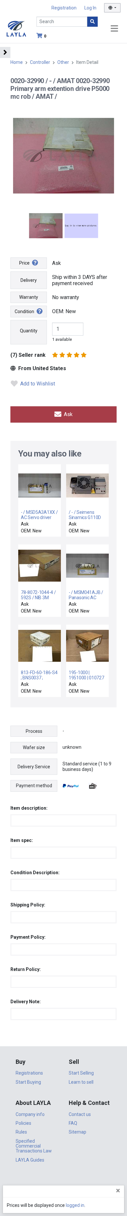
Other (63, 62)
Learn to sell (81, 1082)
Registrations (29, 1073)
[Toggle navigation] (114, 29)
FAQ (73, 1123)
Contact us (80, 1114)
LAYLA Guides (30, 1160)
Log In (90, 7)
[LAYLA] (16, 28)
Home (16, 62)
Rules (21, 1132)
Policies (23, 1123)
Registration (64, 7)
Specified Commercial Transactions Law (34, 1146)
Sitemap (77, 1132)
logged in (75, 1205)
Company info (30, 1114)
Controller (40, 62)
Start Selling (81, 1073)
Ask (68, 414)
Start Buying (28, 1082)
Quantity (28, 330)
